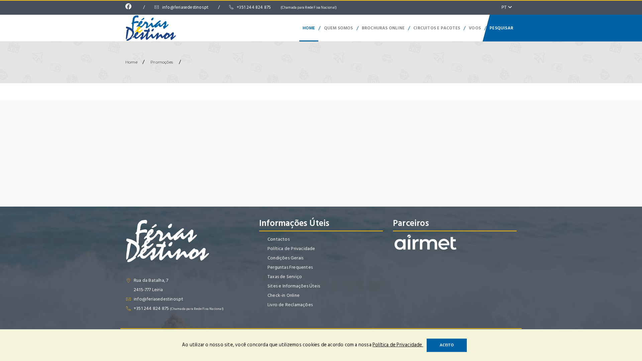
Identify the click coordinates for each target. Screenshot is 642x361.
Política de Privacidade (291, 248)
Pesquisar (501, 28)
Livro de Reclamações (290, 305)
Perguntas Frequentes (290, 267)
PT (505, 7)
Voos (475, 28)
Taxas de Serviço (285, 276)
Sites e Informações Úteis (294, 286)
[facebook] (130, 7)
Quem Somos (338, 28)
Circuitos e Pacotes (436, 28)
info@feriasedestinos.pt (185, 7)
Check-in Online (284, 295)
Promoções (161, 62)
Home (309, 28)
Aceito (447, 345)
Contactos (279, 239)
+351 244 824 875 (287, 7)
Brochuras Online (383, 28)
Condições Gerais (285, 258)
